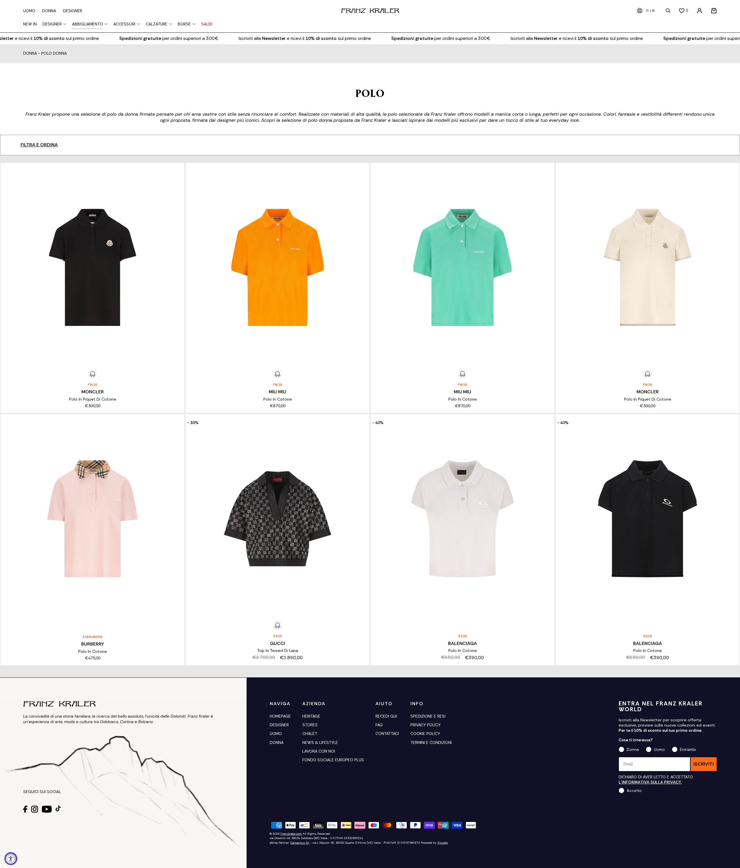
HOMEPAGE (280, 716)
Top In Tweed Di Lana (277, 650)
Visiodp (442, 843)
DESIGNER (279, 724)
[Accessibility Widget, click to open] (10, 858)
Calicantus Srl (299, 843)
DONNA (277, 742)
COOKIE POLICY (425, 733)
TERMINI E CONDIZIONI (431, 742)
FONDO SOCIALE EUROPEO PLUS (333, 759)
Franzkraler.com (291, 834)
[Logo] (370, 10)
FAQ (379, 724)
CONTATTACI (387, 733)
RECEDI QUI (386, 716)
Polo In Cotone (277, 399)
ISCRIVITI (703, 764)
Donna (30, 53)
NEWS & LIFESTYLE (320, 742)
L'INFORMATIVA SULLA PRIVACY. (650, 782)
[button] (714, 10)
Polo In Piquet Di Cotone (92, 399)
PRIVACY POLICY (425, 724)
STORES (310, 724)
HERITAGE (311, 716)
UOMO (276, 733)
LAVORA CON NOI (318, 751)
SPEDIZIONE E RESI (427, 716)
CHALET (309, 733)
